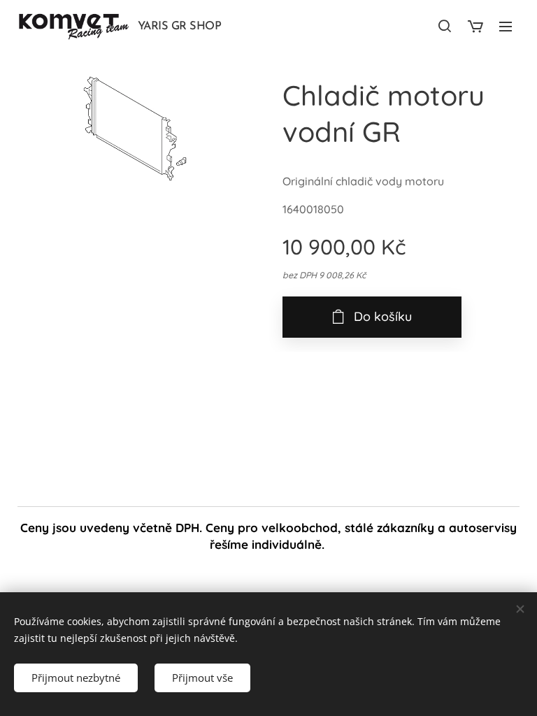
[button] (444, 25)
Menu (506, 26)
